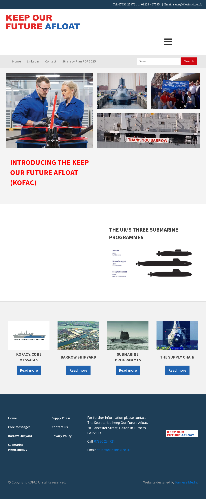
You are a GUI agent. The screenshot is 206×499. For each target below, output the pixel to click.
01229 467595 (150, 4)
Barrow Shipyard (20, 436)
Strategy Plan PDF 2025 (79, 61)
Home (16, 61)
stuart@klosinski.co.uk (187, 4)
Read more (29, 370)
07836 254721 (127, 4)
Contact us (60, 427)
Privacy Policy (62, 436)
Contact (50, 61)
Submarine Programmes (17, 447)
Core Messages (19, 427)
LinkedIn (33, 61)
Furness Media (186, 482)
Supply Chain (61, 418)
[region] (103, 110)
